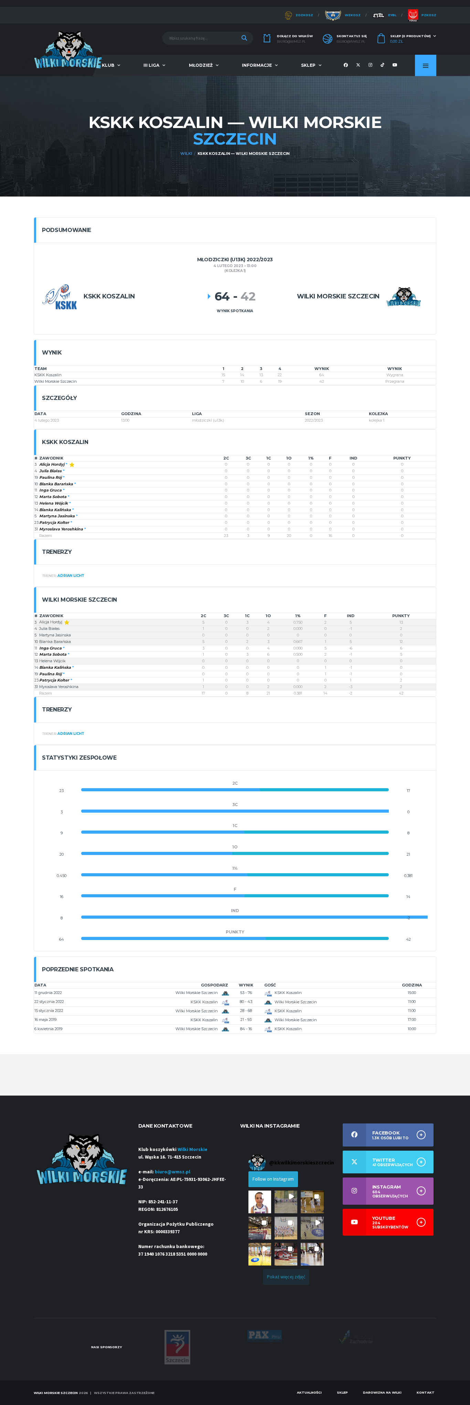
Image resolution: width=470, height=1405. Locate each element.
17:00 (412, 1019)
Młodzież (201, 65)
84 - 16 (246, 1028)
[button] (259, 1202)
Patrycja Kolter (54, 522)
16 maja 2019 (45, 1019)
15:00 (412, 992)
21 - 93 (246, 1019)
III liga (151, 65)
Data (40, 985)
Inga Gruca (50, 490)
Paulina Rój (50, 477)
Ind (353, 458)
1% (311, 458)
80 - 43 (246, 1001)
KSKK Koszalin (48, 374)
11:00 (412, 1001)
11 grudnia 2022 (48, 992)
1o (288, 458)
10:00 (412, 1028)
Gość (270, 985)
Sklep (308, 65)
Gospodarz (214, 985)
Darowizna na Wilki (382, 1392)
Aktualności (309, 1392)
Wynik (246, 985)
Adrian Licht (70, 575)
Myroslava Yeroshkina (61, 529)
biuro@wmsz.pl (291, 41)
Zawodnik (51, 458)
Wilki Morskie (192, 1149)
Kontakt (426, 1392)
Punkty (402, 458)
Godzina (412, 985)
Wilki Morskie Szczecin (55, 381)
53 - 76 (246, 992)
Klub (108, 65)
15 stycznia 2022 (48, 1010)
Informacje (257, 65)
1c (268, 458)
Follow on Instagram (273, 1179)
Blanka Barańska (56, 484)
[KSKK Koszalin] (59, 296)
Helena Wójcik (53, 503)
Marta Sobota (52, 496)
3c (248, 458)
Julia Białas (50, 470)
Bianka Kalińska (55, 509)
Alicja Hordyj (51, 464)
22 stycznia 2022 (49, 1001)
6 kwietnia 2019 (48, 1028)
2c (226, 458)
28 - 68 (246, 1010)
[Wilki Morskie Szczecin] (403, 296)
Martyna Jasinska (57, 516)
